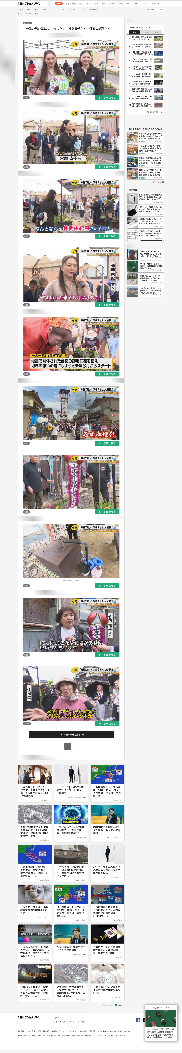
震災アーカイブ (69, 1021)
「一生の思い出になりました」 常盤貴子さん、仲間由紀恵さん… (68, 28)
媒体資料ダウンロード (60, 1031)
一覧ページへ (156, 182)
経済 (36, 9)
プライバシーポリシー (110, 1035)
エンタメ (62, 9)
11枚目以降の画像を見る (69, 734)
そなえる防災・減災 (74, 3)
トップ (20, 14)
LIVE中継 (80, 1021)
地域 (136, 3)
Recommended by (109, 1005)
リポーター (154, 3)
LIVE (144, 3)
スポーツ (73, 9)
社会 (29, 9)
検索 (162, 3)
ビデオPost (57, 1021)
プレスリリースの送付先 (78, 1031)
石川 (36, 14)
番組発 (112, 3)
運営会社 (92, 1031)
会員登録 (150, 9)
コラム (83, 9)
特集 (104, 3)
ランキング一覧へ (152, 112)
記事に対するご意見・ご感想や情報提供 (35, 1031)
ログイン (159, 9)
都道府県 (93, 9)
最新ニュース (125, 3)
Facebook (138, 1020)
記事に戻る (110, 97)
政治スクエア (93, 3)
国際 (44, 9)
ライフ (52, 9)
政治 (21, 9)
